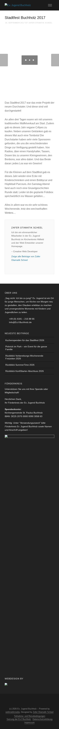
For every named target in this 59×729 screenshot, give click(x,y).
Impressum (29, 722)
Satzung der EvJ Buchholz (19, 719)
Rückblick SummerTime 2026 (19, 365)
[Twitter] (26, 700)
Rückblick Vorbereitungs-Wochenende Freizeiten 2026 (24, 357)
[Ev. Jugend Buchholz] (18, 5)
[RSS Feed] (32, 700)
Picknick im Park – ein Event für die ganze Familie (26, 348)
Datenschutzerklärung (42, 719)
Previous (4, 60)
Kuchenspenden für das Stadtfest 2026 (24, 340)
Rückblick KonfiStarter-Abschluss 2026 (24, 371)
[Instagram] (20, 700)
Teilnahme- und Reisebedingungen (29, 716)
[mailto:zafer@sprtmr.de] (18, 265)
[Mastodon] (38, 700)
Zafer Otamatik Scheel (40, 23)
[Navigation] (50, 5)
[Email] (13, 265)
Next (55, 60)
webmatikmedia (13, 712)
